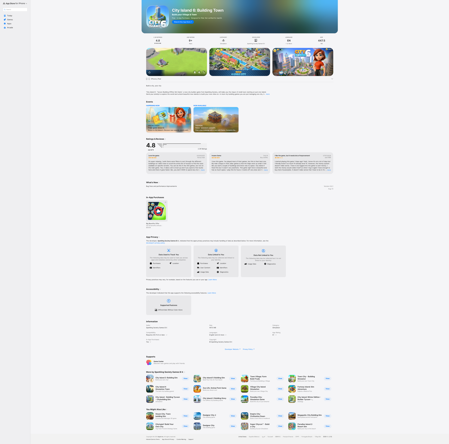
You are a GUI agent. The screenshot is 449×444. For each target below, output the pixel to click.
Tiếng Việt (318, 436)
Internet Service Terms (153, 439)
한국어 (297, 436)
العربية (263, 436)
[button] (15, 15)
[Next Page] (335, 62)
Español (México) (254, 436)
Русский (270, 436)
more (268, 94)
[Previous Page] (143, 62)
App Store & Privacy (168, 439)
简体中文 (278, 436)
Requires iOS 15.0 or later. (155, 335)
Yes (147, 342)
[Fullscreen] (204, 72)
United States (242, 436)
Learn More (212, 279)
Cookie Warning (181, 439)
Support (190, 439)
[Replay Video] (149, 72)
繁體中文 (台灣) (327, 436)
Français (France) (288, 436)
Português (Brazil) (307, 436)
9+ (273, 335)
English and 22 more (216, 335)
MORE (203, 170)
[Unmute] (199, 72)
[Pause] (195, 72)
